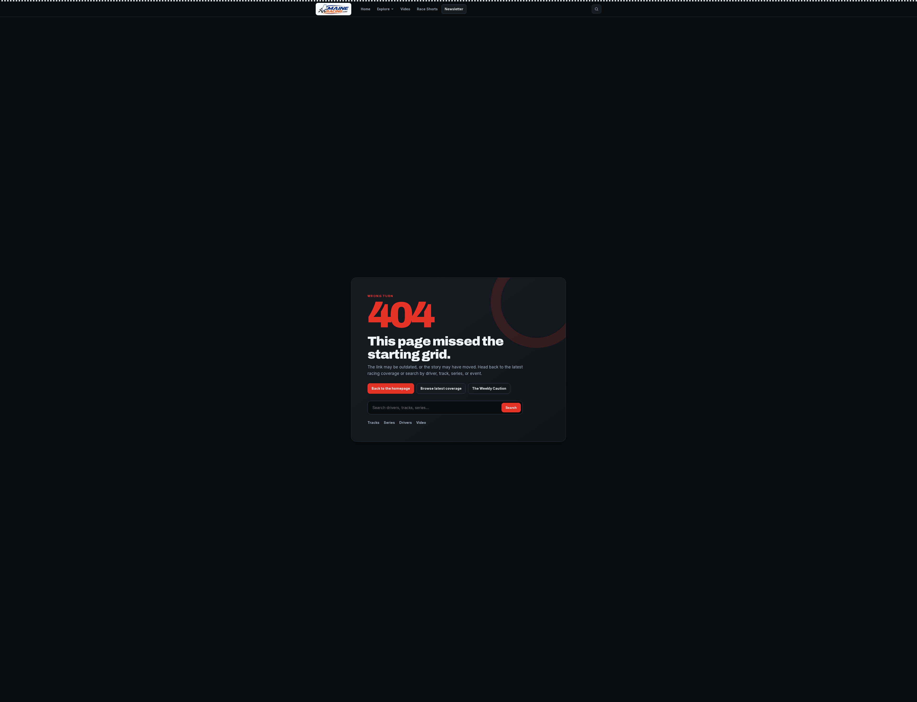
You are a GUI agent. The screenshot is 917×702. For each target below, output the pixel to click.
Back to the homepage (391, 388)
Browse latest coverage (441, 388)
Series (389, 422)
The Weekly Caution (489, 388)
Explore (383, 9)
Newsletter (454, 9)
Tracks (373, 422)
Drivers (405, 422)
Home (365, 9)
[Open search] (596, 9)
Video (405, 9)
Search (511, 408)
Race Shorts (427, 9)
